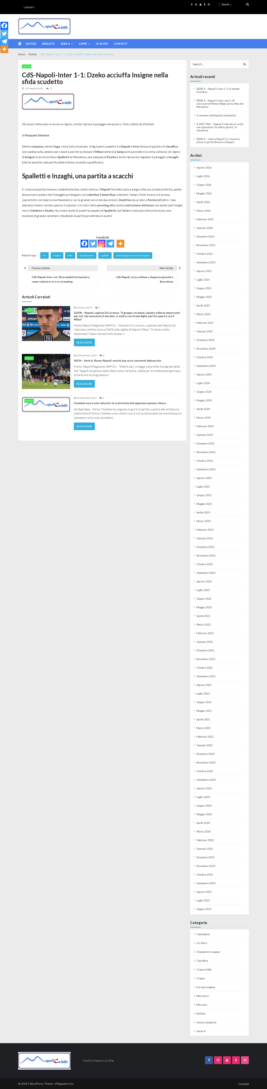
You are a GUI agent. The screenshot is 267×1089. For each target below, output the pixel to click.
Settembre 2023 (206, 469)
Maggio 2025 (204, 296)
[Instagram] (102, 244)
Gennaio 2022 (204, 641)
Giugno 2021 (203, 702)
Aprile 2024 (203, 409)
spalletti (105, 255)
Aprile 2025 (203, 305)
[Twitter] (93, 244)
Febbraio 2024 (205, 426)
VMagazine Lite (64, 1083)
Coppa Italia (203, 969)
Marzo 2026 (203, 210)
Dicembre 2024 (205, 340)
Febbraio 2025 (205, 322)
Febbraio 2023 (205, 529)
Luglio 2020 (203, 797)
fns (44, 255)
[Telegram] (110, 244)
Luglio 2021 (203, 693)
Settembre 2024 (206, 365)
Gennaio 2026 (204, 227)
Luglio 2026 (203, 176)
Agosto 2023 (204, 478)
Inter (70, 255)
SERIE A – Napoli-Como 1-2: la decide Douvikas (217, 90)
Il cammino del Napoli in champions (216, 115)
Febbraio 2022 (205, 633)
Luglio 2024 (203, 383)
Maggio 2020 (204, 814)
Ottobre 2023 (204, 460)
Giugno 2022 (203, 598)
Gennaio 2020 (204, 848)
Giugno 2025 (203, 288)
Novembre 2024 (205, 348)
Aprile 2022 (203, 615)
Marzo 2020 (203, 831)
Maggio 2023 (204, 503)
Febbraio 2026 (205, 219)
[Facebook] (84, 244)
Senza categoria (206, 1022)
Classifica (202, 960)
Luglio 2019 (203, 900)
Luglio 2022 (203, 590)
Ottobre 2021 (204, 667)
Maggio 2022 (204, 607)
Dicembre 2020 (205, 753)
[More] (120, 244)
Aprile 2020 (203, 822)
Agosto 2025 (204, 271)
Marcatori (202, 995)
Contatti (29, 7)
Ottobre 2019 (204, 874)
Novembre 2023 (205, 452)
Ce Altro (102, 43)
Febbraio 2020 (205, 840)
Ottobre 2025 (204, 253)
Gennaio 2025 (204, 331)
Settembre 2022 (206, 572)
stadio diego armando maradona (133, 255)
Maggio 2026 (204, 193)
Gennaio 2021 (204, 745)
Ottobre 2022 (204, 564)
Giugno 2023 (203, 495)
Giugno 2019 (203, 909)
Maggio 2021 (204, 710)
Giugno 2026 (203, 184)
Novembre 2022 (205, 555)
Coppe (83, 43)
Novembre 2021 (205, 659)
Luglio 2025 (203, 279)
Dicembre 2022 (205, 547)
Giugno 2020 (203, 805)
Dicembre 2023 (205, 443)
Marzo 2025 (203, 314)
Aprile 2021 (203, 719)
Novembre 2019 (205, 866)
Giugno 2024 (203, 391)
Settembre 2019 (206, 883)
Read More (84, 342)
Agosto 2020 (204, 788)
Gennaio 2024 (204, 434)
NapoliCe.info (87, 255)
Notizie (31, 43)
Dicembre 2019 (205, 857)
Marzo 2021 (203, 728)
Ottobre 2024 (204, 357)
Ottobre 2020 (204, 771)
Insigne (57, 255)
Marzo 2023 (203, 521)
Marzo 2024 (203, 417)
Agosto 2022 (204, 581)
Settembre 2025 (206, 262)
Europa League (205, 987)
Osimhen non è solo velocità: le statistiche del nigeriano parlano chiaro (120, 403)
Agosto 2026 (204, 167)
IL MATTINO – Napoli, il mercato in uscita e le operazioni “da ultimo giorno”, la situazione (219, 127)
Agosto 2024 (204, 374)
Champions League (208, 951)
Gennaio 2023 (204, 538)
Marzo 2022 (203, 624)
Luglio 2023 (203, 486)
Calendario (203, 934)
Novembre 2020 (205, 762)
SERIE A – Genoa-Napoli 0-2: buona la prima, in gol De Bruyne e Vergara (218, 140)
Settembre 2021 (206, 676)
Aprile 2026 (203, 202)
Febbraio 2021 (205, 736)
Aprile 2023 (203, 512)
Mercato (48, 43)
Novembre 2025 (205, 245)
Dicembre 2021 (205, 650)
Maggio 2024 (204, 400)
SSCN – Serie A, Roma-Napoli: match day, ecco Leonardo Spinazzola (117, 360)
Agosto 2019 (204, 891)
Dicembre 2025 (205, 236)
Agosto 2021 (204, 684)
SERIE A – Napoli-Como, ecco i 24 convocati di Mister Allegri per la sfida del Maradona (219, 103)
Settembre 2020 (206, 779)
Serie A (65, 43)
